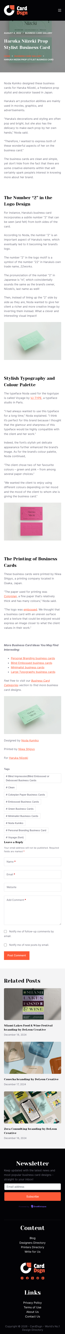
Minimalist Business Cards (22, 815)
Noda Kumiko (30, 740)
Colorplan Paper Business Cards (25, 794)
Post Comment (16, 955)
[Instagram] (22, 1278)
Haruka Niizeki (18, 758)
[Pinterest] (37, 1278)
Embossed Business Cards (22, 801)
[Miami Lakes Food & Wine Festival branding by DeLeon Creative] (32, 1004)
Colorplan (10, 596)
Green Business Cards (20, 808)
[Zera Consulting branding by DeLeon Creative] (32, 1107)
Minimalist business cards (27, 667)
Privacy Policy (32, 1302)
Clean (10, 787)
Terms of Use (32, 1307)
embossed (30, 609)
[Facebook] (27, 1278)
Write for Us (32, 1251)
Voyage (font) (15, 837)
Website (11, 887)
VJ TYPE (36, 398)
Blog (33, 1238)
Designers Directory (32, 1242)
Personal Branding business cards (33, 658)
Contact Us (32, 1316)
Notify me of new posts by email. (29, 944)
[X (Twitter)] (32, 1278)
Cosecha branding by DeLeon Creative (31, 1079)
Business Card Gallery (38, 33)
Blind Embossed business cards (31, 663)
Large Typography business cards (33, 672)
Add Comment (16, 900)
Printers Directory (32, 1247)
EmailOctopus (40, 1207)
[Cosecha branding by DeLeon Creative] (32, 1058)
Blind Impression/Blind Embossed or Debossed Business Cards (27, 778)
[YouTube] (43, 1278)
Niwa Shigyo (26, 749)
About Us (32, 1311)
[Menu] (59, 10)
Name (11, 861)
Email (11, 874)
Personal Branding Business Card (26, 830)
